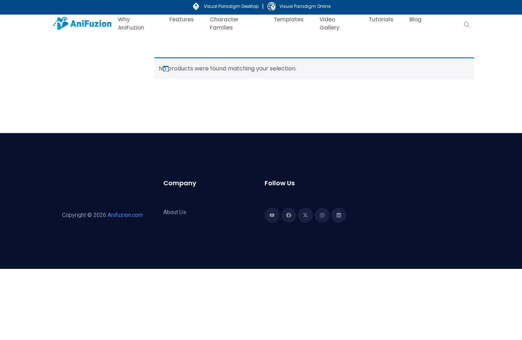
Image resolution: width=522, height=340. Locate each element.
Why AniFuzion (131, 23)
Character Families (224, 23)
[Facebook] (288, 215)
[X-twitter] (305, 215)
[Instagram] (322, 215)
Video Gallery (329, 23)
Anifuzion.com (125, 215)
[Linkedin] (338, 215)
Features (181, 19)
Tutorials (381, 19)
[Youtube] (272, 215)
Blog (415, 19)
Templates (289, 19)
